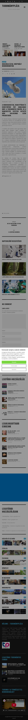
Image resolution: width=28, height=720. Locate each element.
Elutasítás (14, 369)
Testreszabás (14, 365)
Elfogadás (14, 362)
